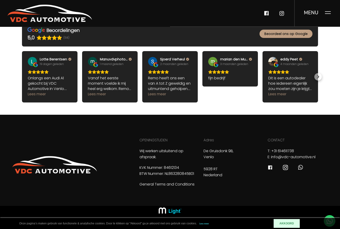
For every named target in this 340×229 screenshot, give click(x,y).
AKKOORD (286, 223)
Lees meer (204, 224)
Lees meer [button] (37, 94)
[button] (22, 76)
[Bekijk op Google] (32, 61)
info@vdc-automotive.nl (293, 157)
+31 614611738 (282, 151)
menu (311, 12)
